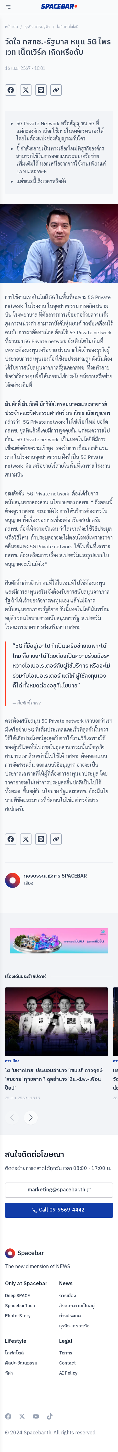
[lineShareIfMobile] (41, 90)
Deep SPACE (17, 1296)
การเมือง (67, 1295)
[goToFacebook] (8, 1416)
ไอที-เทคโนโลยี (67, 27)
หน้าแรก (11, 27)
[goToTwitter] (22, 1416)
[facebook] (11, 90)
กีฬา (9, 1373)
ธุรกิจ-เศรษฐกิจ (37, 27)
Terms (65, 1353)
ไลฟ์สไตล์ (14, 1353)
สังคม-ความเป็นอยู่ (77, 1305)
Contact (67, 1363)
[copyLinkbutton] (56, 90)
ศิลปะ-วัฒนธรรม (21, 1363)
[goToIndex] (59, 6)
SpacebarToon (20, 1305)
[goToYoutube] (36, 1416)
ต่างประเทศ (70, 1315)
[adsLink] (59, 940)
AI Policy (68, 1373)
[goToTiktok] (50, 1416)
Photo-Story (18, 1315)
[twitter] (26, 90)
